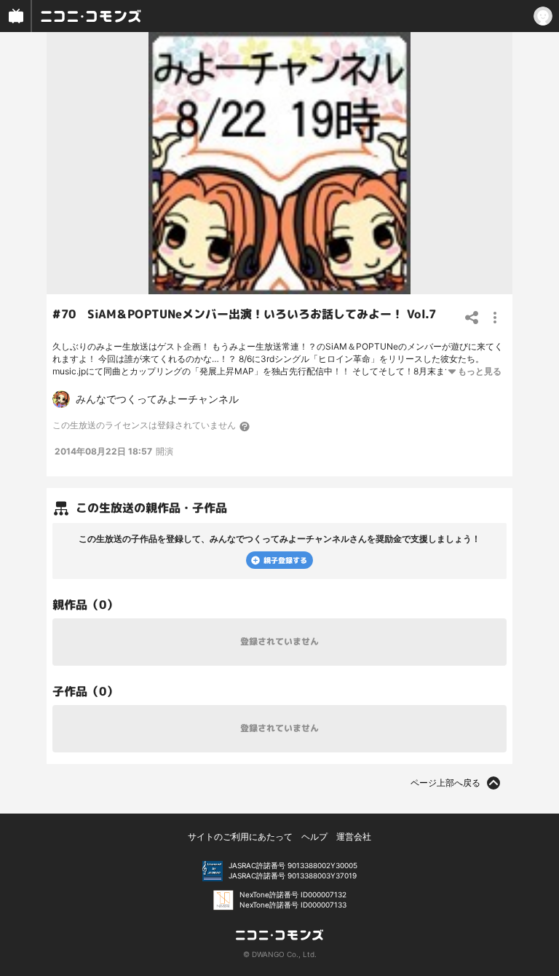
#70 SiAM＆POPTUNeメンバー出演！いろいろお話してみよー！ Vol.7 (244, 314)
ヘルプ (314, 836)
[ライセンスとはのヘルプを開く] (245, 426)
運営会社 (353, 836)
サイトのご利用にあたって (240, 836)
